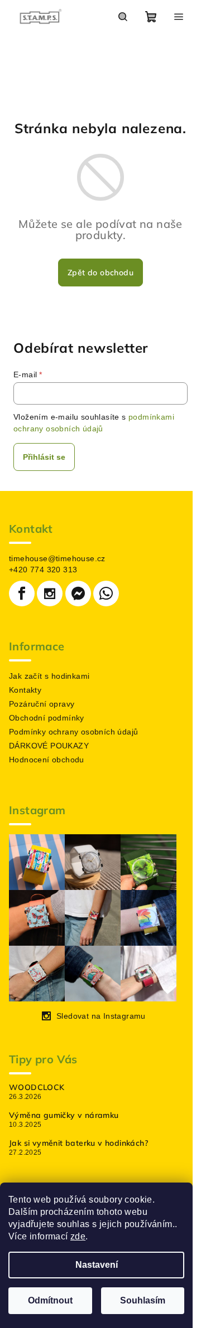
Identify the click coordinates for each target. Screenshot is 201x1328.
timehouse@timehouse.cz (57, 558)
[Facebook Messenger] (78, 593)
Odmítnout (50, 1300)
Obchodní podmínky (46, 717)
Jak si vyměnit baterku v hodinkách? (78, 1143)
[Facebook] (22, 593)
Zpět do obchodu (100, 272)
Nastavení (96, 1264)
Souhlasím (142, 1300)
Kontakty (25, 689)
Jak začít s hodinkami (49, 676)
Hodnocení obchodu (46, 759)
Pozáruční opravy (41, 703)
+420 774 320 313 (43, 569)
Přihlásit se (44, 457)
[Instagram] (50, 593)
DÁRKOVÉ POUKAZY (49, 745)
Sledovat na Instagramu (101, 1015)
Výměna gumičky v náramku (64, 1115)
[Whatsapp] (106, 593)
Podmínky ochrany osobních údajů (73, 731)
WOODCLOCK (37, 1087)
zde (77, 1236)
